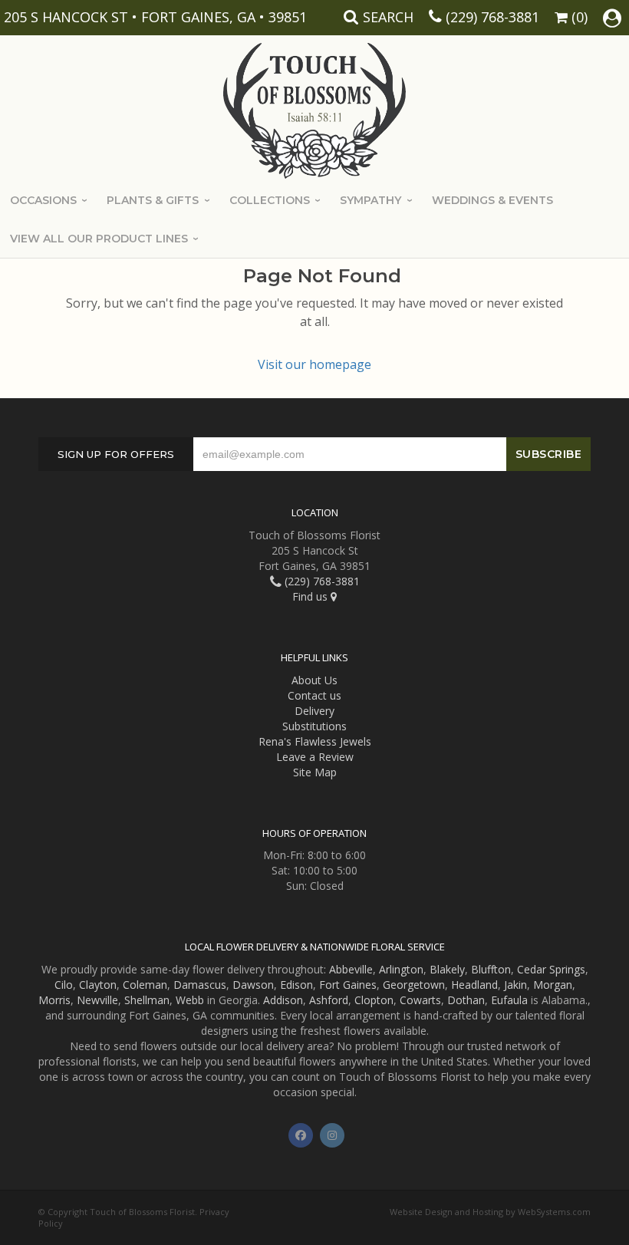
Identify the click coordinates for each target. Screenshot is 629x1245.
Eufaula (509, 1000)
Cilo (63, 984)
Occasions (43, 200)
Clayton (98, 984)
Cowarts (420, 1000)
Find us (311, 596)
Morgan (552, 984)
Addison (283, 1000)
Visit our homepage (314, 364)
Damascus (199, 984)
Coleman (145, 984)
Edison (296, 984)
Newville (97, 1000)
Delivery (314, 710)
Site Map (315, 772)
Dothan (466, 1000)
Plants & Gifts (153, 200)
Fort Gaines (348, 984)
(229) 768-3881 (492, 17)
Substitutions (314, 726)
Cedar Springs (551, 969)
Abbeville (351, 969)
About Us (314, 680)
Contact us (314, 695)
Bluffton (491, 969)
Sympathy (370, 200)
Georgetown (414, 984)
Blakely (447, 969)
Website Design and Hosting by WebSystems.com (490, 1211)
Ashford (328, 1000)
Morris (54, 1000)
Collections (269, 200)
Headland (474, 984)
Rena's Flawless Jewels (315, 741)
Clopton (374, 1000)
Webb (190, 1000)
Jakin (515, 984)
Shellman (147, 1000)
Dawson (253, 984)
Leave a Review (315, 756)
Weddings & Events (492, 200)
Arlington (401, 969)
